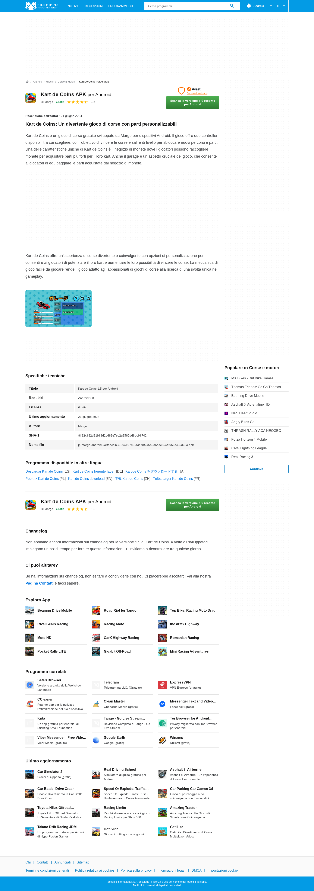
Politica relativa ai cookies (94, 870)
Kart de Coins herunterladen (94, 471)
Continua (256, 468)
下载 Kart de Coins (129, 478)
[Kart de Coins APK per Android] (30, 98)
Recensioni (94, 6)
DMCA (196, 870)
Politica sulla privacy (136, 870)
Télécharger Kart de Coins (173, 478)
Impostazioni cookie (223, 870)
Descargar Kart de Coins (44, 471)
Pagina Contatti (39, 583)
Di (47, 101)
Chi (28, 862)
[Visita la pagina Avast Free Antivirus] (192, 91)
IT (278, 5)
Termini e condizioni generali (47, 870)
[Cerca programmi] (232, 6)
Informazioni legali (171, 870)
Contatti (42, 862)
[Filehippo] (41, 6)
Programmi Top (121, 6)
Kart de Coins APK (76, 94)
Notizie (74, 6)
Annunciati (62, 862)
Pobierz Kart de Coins (42, 478)
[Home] (27, 82)
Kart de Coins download (86, 478)
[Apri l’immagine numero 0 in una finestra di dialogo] (58, 308)
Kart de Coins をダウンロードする (151, 471)
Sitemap (83, 862)
